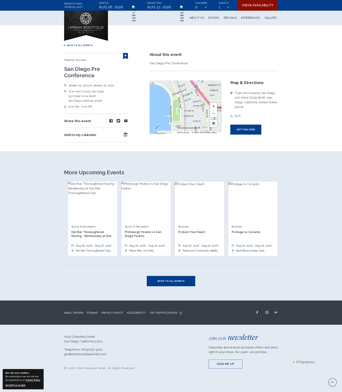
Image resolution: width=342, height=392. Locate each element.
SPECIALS (230, 17)
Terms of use (183, 132)
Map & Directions (247, 82)
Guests (224, 3)
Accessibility (136, 313)
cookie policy (33, 380)
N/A (238, 116)
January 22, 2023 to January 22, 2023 (91, 85)
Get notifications (163, 313)
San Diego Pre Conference (82, 72)
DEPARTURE (154, 3)
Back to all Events (79, 45)
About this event (166, 54)
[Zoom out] (213, 113)
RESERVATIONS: (73, 5)
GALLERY (271, 17)
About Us (197, 17)
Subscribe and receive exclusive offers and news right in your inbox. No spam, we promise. (243, 350)
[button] (86, 96)
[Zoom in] (213, 106)
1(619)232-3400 (73, 7)
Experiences (250, 17)
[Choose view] (213, 123)
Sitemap (92, 313)
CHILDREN (201, 3)
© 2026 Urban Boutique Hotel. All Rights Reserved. (99, 368)
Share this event (77, 121)
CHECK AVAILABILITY (257, 5)
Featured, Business (75, 60)
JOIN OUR (233, 337)
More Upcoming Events (94, 172)
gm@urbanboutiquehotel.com (85, 354)
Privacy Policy (112, 313)
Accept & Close (15, 385)
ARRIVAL (104, 3)
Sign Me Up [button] (229, 365)
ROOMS (214, 17)
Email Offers (73, 313)
